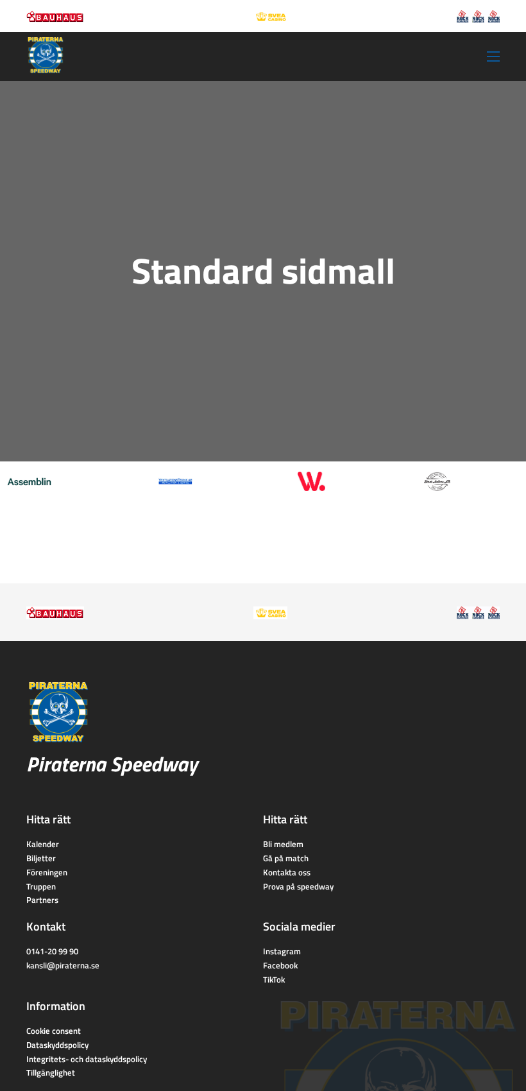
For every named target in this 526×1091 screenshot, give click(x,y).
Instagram (282, 951)
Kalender (42, 844)
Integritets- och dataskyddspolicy (86, 1058)
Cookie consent (53, 1030)
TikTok (274, 979)
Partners (42, 899)
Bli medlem (283, 844)
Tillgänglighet (50, 1072)
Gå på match (286, 858)
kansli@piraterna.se (62, 965)
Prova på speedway (298, 886)
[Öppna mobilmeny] (493, 56)
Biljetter (41, 858)
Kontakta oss (286, 872)
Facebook (280, 965)
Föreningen (46, 872)
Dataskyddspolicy (57, 1044)
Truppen (41, 886)
